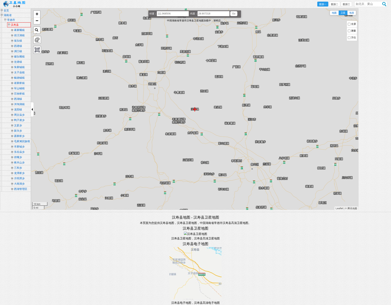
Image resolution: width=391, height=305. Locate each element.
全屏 (353, 24)
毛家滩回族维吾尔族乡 (22, 142)
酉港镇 (18, 45)
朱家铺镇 (19, 67)
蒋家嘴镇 (19, 30)
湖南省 (8, 15)
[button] (37, 14)
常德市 (11, 19)
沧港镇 (18, 61)
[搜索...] (37, 30)
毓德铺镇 (19, 77)
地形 (351, 12)
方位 (353, 37)
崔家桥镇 (19, 83)
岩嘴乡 (18, 157)
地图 (334, 12)
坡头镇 (18, 40)
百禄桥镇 (19, 93)
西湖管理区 (20, 188)
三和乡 (18, 167)
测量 (353, 30)
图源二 (334, 4)
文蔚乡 (18, 125)
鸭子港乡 (19, 120)
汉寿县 (15, 24)
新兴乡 (18, 130)
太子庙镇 (19, 72)
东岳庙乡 (19, 151)
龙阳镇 (18, 109)
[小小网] (15, 4)
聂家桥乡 (19, 136)
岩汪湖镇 (19, 35)
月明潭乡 (19, 178)
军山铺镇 (19, 88)
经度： (153, 13)
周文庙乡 (19, 114)
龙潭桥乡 (19, 173)
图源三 (346, 4)
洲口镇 (18, 51)
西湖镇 (18, 98)
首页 (6, 10)
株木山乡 (19, 162)
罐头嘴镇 (19, 56)
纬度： (194, 13)
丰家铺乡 (19, 146)
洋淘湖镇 (19, 104)
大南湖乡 (19, 183)
